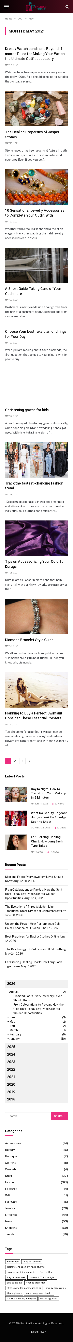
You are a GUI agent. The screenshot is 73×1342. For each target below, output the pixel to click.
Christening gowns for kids (27, 410)
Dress (9, 1175)
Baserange (13, 1261)
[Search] (67, 6)
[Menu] (6, 6)
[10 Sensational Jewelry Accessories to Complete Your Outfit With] (36, 187)
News (9, 1221)
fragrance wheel (16, 1277)
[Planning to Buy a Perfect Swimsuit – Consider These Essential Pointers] (36, 690)
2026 (11, 983)
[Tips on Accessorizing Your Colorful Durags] (36, 538)
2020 (11, 1084)
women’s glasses (48, 1298)
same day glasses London (39, 1293)
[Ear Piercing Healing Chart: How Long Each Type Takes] (16, 842)
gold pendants (14, 1282)
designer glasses (32, 1261)
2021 (11, 1077)
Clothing (10, 1162)
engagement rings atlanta (21, 1272)
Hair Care (11, 1201)
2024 (11, 1054)
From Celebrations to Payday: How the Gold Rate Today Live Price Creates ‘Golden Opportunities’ (33, 894)
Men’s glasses (14, 1293)
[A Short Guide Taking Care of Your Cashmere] (36, 265)
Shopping (11, 1227)
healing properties (35, 1282)
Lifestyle (11, 1214)
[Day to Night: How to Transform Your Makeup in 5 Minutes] (16, 794)
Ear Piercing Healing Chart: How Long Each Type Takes (47, 841)
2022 (11, 1069)
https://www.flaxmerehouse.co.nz (24, 1288)
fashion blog (46, 1272)
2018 (11, 1099)
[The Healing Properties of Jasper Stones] (36, 108)
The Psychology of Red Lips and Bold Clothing (35, 949)
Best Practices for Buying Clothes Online (32, 936)
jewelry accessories (55, 1288)
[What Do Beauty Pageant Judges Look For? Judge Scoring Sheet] (16, 818)
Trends (9, 1234)
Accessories (13, 1143)
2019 (11, 1092)
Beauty (10, 1149)
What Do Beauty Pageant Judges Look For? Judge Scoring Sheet (49, 817)
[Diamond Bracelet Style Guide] (36, 616)
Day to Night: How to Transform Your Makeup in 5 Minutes (48, 793)
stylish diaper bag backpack (21, 1298)
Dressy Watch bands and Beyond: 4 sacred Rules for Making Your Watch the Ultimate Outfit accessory (35, 54)
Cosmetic (11, 1169)
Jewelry (10, 1208)
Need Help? (38, 1331)
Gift (7, 1195)
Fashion (10, 1182)
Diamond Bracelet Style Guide (29, 640)
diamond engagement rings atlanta (26, 1267)
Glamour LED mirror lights (42, 1277)
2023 (11, 1062)
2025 (11, 1047)
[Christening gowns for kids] (36, 386)
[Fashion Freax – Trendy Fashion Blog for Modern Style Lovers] (36, 6)
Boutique (11, 1156)
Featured (11, 1188)
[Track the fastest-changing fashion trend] (36, 460)
